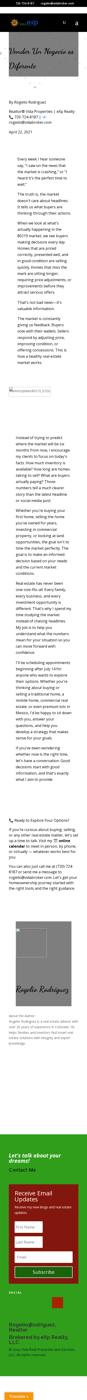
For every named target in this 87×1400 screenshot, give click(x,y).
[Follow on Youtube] (57, 1302)
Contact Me (22, 1170)
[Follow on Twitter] (28, 1302)
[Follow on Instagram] (43, 1302)
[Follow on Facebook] (14, 1302)
